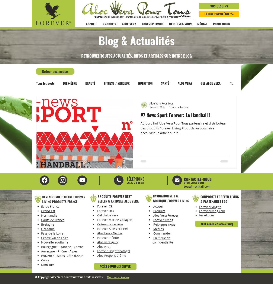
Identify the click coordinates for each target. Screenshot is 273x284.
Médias (158, 229)
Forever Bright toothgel (113, 251)
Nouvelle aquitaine (54, 242)
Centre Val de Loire (54, 238)
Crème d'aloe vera (110, 224)
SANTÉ (165, 83)
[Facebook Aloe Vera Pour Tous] (44, 180)
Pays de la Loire (52, 233)
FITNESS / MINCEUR (117, 83)
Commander (162, 233)
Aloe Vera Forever (165, 215)
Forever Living (163, 220)
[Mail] (118, 180)
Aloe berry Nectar (109, 233)
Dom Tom (48, 265)
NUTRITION (145, 83)
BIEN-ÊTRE (70, 83)
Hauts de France (52, 220)
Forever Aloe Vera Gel (112, 229)
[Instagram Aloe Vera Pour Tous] (82, 180)
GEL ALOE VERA (210, 83)
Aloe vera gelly (107, 242)
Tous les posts (45, 83)
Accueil (158, 206)
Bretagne (47, 224)
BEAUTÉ (90, 83)
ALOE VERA (185, 83)
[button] (231, 83)
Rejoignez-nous (164, 224)
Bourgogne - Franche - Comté (62, 247)
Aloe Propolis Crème (111, 256)
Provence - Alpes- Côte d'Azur (62, 256)
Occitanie (48, 229)
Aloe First (103, 247)
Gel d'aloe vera (107, 215)
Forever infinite (108, 238)
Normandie (49, 215)
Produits (159, 211)
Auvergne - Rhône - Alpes (59, 251)
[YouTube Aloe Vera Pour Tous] (62, 180)
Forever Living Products (165, 16)
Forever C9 (104, 206)
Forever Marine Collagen (114, 220)
